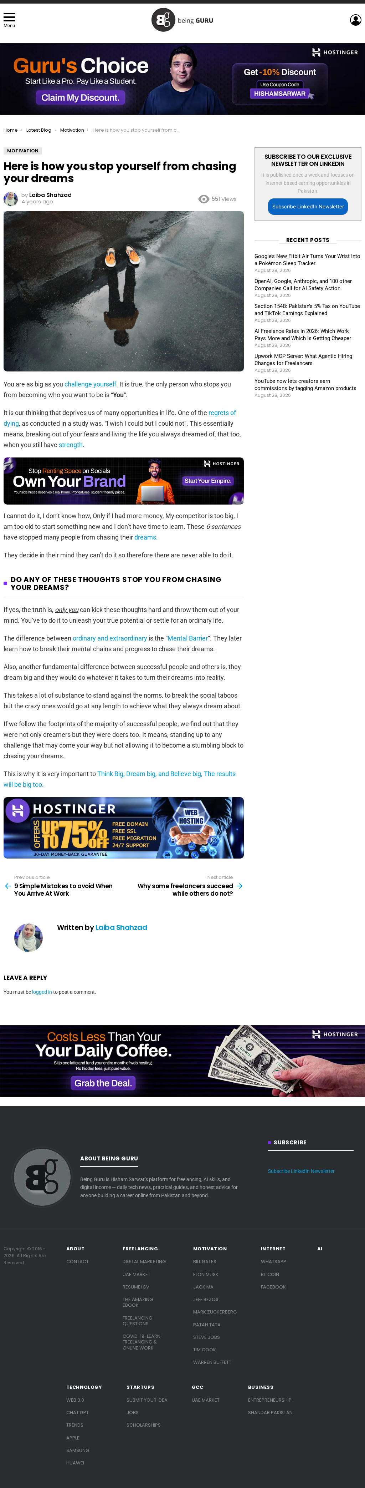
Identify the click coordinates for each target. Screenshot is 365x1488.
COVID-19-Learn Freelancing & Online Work (141, 1342)
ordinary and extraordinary (110, 638)
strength (71, 445)
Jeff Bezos (206, 1299)
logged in (42, 992)
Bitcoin (270, 1274)
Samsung (77, 1450)
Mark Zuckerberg (215, 1312)
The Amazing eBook (138, 1302)
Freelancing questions (137, 1321)
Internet (273, 1249)
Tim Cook (204, 1349)
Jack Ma (203, 1287)
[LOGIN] (355, 20)
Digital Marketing (144, 1261)
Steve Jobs (206, 1337)
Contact (77, 1261)
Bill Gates (204, 1261)
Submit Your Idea (147, 1400)
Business (261, 1387)
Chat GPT (77, 1412)
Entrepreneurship (270, 1400)
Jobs (133, 1412)
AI (320, 1249)
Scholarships (144, 1425)
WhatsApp (273, 1261)
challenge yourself (90, 384)
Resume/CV (136, 1287)
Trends (74, 1425)
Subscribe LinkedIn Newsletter (308, 206)
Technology (84, 1387)
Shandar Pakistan (270, 1412)
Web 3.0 (75, 1400)
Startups (141, 1387)
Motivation (210, 1249)
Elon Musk (206, 1274)
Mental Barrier (188, 638)
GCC (198, 1387)
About (75, 1249)
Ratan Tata (207, 1324)
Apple (72, 1437)
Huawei (75, 1462)
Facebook (273, 1287)
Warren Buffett (212, 1362)
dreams (145, 537)
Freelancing (140, 1249)
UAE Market (136, 1274)
